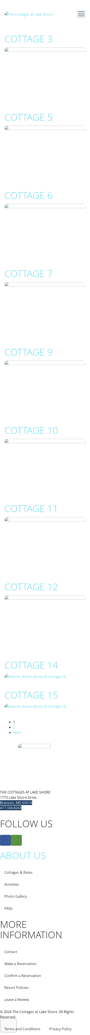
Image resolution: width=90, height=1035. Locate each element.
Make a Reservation (20, 963)
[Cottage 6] (45, 230)
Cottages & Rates (18, 872)
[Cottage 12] (45, 621)
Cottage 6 (28, 195)
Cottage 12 (31, 586)
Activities (11, 884)
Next (17, 732)
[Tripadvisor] (16, 840)
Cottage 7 (28, 273)
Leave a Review (16, 999)
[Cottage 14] (35, 676)
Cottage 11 (31, 508)
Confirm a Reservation (22, 975)
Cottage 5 (28, 116)
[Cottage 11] (45, 543)
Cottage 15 (31, 694)
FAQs (8, 908)
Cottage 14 (31, 664)
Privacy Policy (60, 1029)
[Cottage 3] (45, 74)
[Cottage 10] (45, 465)
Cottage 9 (28, 351)
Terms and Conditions (22, 1029)
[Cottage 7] (45, 308)
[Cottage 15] (35, 706)
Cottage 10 (31, 430)
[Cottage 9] (45, 387)
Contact (10, 951)
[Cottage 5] (45, 152)
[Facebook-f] (5, 840)
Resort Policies (16, 987)
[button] (81, 14)
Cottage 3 (28, 38)
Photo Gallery (15, 896)
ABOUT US (23, 855)
